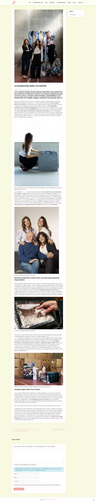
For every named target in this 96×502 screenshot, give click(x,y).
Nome (16, 473)
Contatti (80, 2)
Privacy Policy (73, 14)
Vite (30, 2)
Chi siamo (52, 2)
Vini (46, 2)
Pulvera (24, 192)
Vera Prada (35, 90)
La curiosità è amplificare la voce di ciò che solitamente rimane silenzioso (24, 430)
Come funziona (61, 2)
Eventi (69, 2)
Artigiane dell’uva (38, 2)
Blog (74, 2)
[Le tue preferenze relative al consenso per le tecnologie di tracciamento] (93, 499)
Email (15, 477)
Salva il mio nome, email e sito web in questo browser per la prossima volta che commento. (38, 485)
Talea (32, 115)
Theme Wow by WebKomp (50, 499)
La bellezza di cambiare (57, 429)
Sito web (16, 481)
